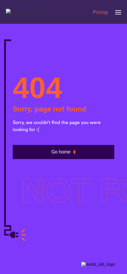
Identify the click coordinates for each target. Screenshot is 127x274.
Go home (61, 151)
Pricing (100, 12)
